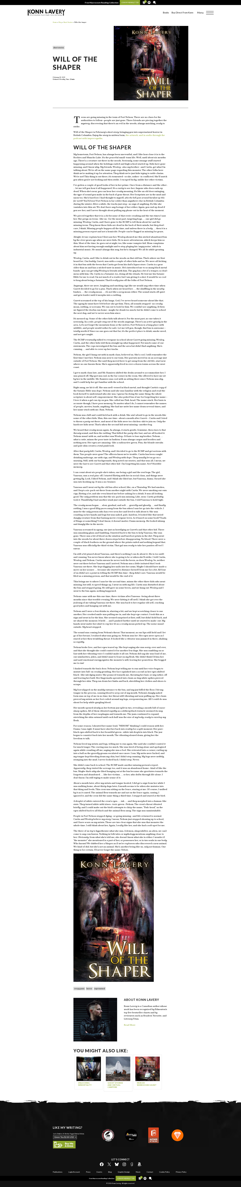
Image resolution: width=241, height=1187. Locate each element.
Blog (110, 1172)
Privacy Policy (181, 1172)
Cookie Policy (164, 1172)
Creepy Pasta (79, 988)
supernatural (99, 988)
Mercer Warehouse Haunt (147, 1084)
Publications (57, 1172)
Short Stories (58, 47)
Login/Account (74, 1172)
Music (138, 1172)
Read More (129, 1024)
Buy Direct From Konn (182, 12)
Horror (89, 988)
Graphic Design (124, 1172)
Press (88, 1172)
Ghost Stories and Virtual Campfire (115, 1085)
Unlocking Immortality (85, 1084)
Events (99, 1172)
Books (166, 12)
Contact (150, 1172)
